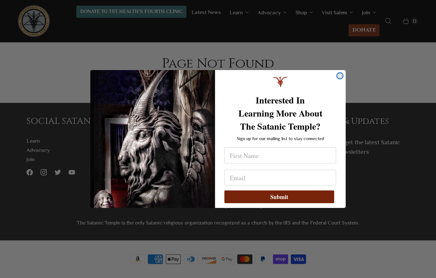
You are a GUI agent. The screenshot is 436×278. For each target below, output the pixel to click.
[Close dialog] (340, 76)
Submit (279, 197)
